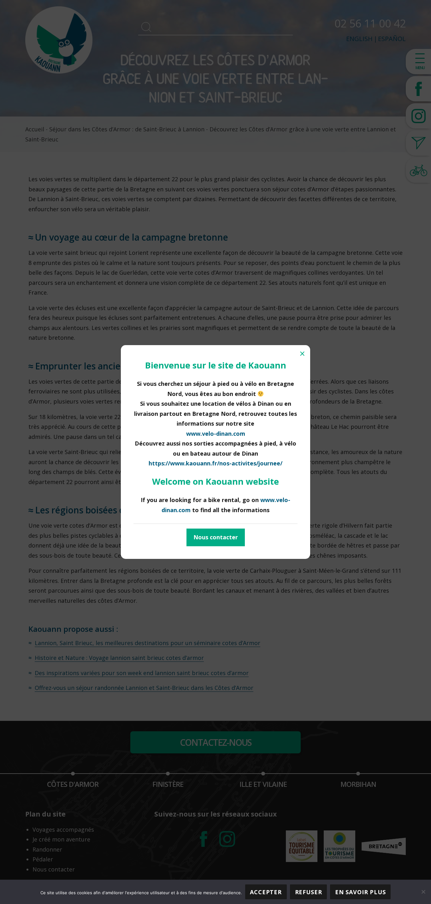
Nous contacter (215, 537)
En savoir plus (360, 892)
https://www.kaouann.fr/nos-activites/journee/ (215, 463)
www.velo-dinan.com (215, 433)
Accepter (266, 892)
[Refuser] (423, 892)
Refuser (308, 892)
